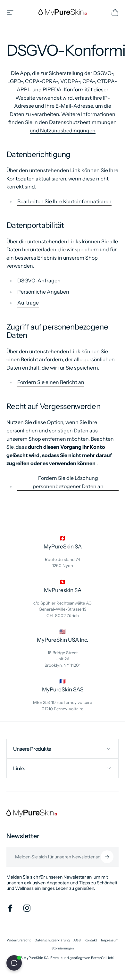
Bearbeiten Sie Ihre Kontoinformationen (64, 201)
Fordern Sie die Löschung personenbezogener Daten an (68, 482)
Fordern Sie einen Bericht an (50, 382)
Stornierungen (63, 948)
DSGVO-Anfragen (39, 280)
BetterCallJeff (102, 958)
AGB (77, 940)
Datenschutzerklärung (52, 940)
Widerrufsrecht (19, 940)
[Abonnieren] (107, 856)
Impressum (110, 940)
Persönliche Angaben (43, 291)
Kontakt (91, 940)
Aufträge (28, 302)
